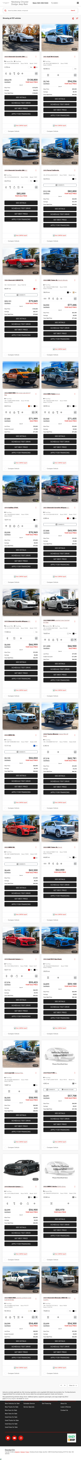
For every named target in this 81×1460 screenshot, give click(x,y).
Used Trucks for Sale (12, 1420)
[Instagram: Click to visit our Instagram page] (20, 1438)
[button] (38, 37)
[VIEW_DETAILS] (59, 1054)
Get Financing (46, 1403)
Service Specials (29, 1407)
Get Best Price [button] (21, 108)
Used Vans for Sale (11, 1427)
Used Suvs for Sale (11, 1424)
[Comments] (36, 73)
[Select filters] (73, 18)
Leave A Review (66, 1407)
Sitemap (23, 1452)
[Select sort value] (76, 18)
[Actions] (36, 56)
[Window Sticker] (36, 412)
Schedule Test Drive (21, 103)
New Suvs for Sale (11, 1410)
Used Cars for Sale (11, 1417)
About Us (64, 1403)
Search (73, 10)
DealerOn (17, 1452)
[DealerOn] (10, 1450)
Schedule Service (29, 1403)
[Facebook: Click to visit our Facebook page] (8, 1438)
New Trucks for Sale (11, 1407)
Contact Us (64, 1410)
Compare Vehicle (13, 131)
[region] (21, 90)
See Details (21, 97)
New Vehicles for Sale (12, 1403)
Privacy (27, 1452)
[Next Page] (65, 1385)
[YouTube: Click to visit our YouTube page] (14, 1438)
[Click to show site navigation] (78, 3)
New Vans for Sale (11, 1413)
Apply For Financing (21, 114)
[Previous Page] (61, 1385)
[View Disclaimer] (22, 73)
